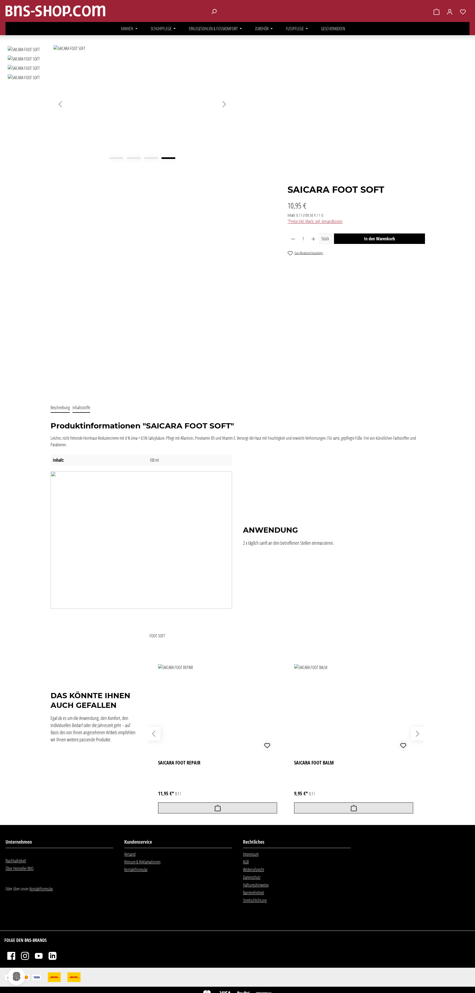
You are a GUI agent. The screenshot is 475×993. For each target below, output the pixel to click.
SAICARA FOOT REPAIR (179, 763)
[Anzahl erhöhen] (313, 238)
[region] (118, 220)
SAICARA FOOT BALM (314, 763)
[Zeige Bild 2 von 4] (133, 158)
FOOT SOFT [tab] (157, 636)
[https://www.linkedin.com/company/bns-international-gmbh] (52, 955)
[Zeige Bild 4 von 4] (168, 158)
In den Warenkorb (379, 239)
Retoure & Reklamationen (142, 862)
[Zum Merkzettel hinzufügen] (267, 745)
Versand (130, 854)
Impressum (251, 854)
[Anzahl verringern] (293, 238)
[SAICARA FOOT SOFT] (142, 104)
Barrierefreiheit (253, 893)
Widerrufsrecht (253, 870)
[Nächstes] (224, 104)
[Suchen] (213, 11)
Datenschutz (251, 877)
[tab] (60, 408)
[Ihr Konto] (449, 11)
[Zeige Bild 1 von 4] (116, 158)
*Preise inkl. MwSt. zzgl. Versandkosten (315, 221)
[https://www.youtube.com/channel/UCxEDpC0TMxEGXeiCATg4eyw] (39, 955)
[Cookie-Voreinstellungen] (16, 976)
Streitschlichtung (255, 900)
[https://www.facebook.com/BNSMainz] (11, 955)
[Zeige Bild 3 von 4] (151, 158)
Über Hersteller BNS (19, 868)
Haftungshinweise (256, 885)
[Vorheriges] (60, 104)
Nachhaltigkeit (15, 861)
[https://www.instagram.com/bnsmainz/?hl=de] (25, 955)
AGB (246, 862)
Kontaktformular (41, 889)
